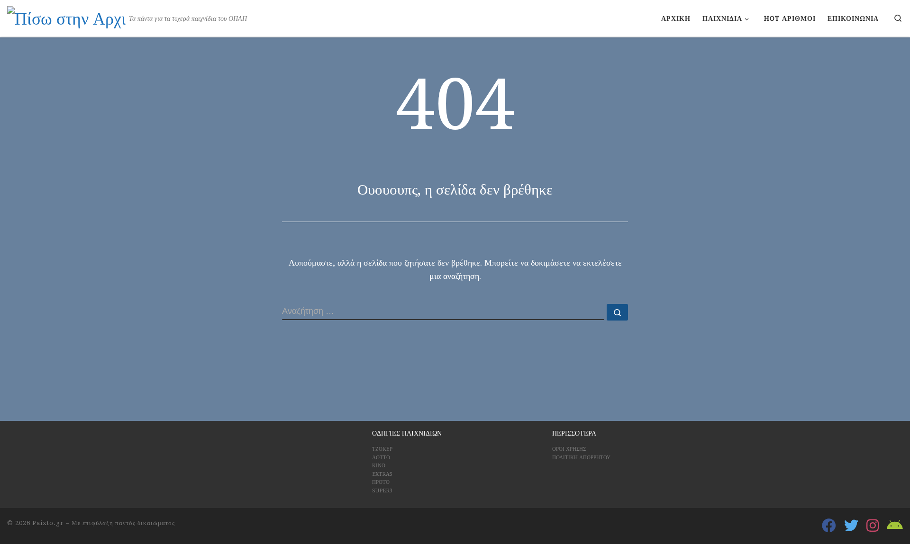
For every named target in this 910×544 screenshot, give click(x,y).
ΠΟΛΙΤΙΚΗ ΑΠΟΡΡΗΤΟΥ (581, 458)
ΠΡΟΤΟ (381, 482)
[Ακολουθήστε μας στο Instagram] (872, 525)
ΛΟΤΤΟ (381, 458)
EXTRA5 (382, 474)
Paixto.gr (48, 522)
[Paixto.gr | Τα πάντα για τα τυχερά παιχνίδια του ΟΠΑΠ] (66, 17)
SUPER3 (382, 491)
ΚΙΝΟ (378, 466)
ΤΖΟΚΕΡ (382, 449)
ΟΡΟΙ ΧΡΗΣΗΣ (569, 449)
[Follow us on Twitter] (851, 525)
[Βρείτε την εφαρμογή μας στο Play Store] (895, 525)
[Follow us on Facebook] (829, 525)
